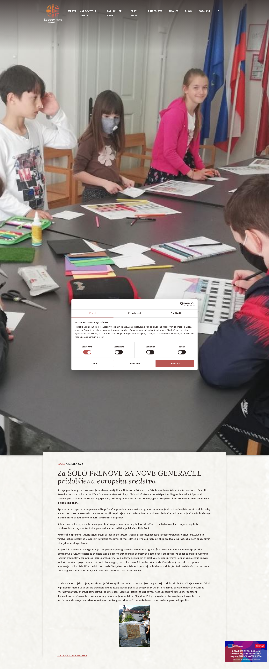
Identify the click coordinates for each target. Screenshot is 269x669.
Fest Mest (134, 13)
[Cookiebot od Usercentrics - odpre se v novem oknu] (182, 304)
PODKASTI (205, 11)
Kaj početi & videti (88, 13)
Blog (188, 11)
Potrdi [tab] (92, 313)
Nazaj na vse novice (72, 656)
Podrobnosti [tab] (134, 313)
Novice (173, 11)
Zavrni (94, 363)
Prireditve (155, 11)
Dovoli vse (175, 363)
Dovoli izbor (135, 363)
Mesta (72, 11)
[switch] (119, 352)
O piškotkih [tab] (176, 313)
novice (61, 464)
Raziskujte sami (114, 13)
